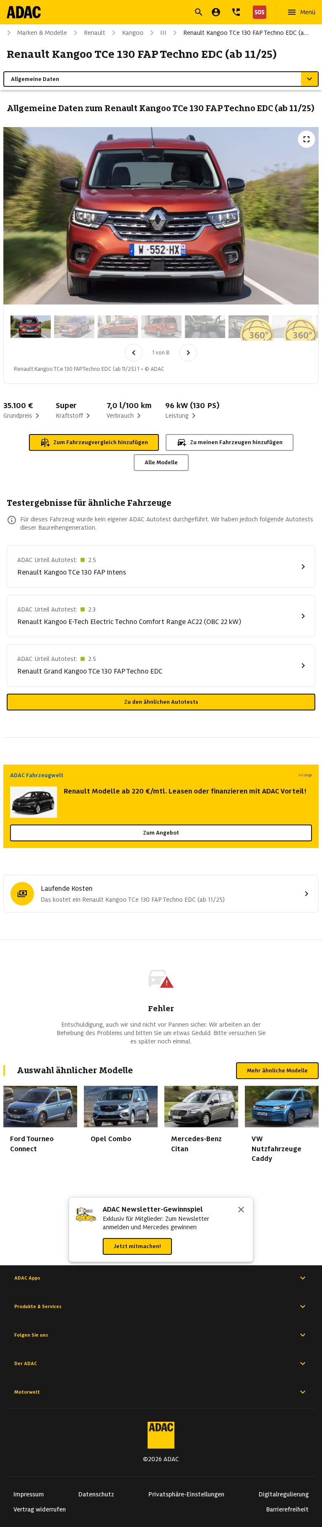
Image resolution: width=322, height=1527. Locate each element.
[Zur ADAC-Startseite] (24, 12)
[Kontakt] (236, 12)
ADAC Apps (27, 1278)
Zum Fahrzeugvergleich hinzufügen (100, 442)
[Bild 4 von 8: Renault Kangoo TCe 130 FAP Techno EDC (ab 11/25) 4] (161, 327)
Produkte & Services (38, 1306)
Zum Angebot (161, 832)
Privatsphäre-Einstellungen (186, 1494)
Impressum (28, 1494)
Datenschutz (96, 1494)
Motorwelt (27, 1392)
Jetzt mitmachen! (137, 1246)
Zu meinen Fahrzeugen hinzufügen (236, 442)
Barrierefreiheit (287, 1509)
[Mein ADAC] (216, 12)
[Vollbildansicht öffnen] (306, 139)
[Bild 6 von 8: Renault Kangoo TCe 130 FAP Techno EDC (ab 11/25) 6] (249, 327)
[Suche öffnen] (198, 12)
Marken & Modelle (42, 32)
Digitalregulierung (284, 1494)
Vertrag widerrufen (39, 1509)
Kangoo (132, 32)
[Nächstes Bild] (188, 353)
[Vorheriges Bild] (134, 353)
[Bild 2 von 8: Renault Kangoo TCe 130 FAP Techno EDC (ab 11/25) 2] (74, 327)
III (163, 32)
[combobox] (151, 13)
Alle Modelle (161, 462)
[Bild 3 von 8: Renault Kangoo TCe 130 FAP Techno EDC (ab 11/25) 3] (118, 327)
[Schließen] (241, 1210)
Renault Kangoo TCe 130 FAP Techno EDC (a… (246, 32)
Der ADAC (25, 1363)
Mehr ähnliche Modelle (277, 1070)
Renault (94, 32)
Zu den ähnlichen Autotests (161, 701)
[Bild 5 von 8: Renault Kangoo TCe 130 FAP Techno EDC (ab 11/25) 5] (205, 327)
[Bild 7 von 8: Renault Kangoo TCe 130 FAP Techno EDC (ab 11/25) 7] (292, 327)
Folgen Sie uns (31, 1335)
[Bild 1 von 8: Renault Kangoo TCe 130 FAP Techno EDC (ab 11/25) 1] (30, 327)
